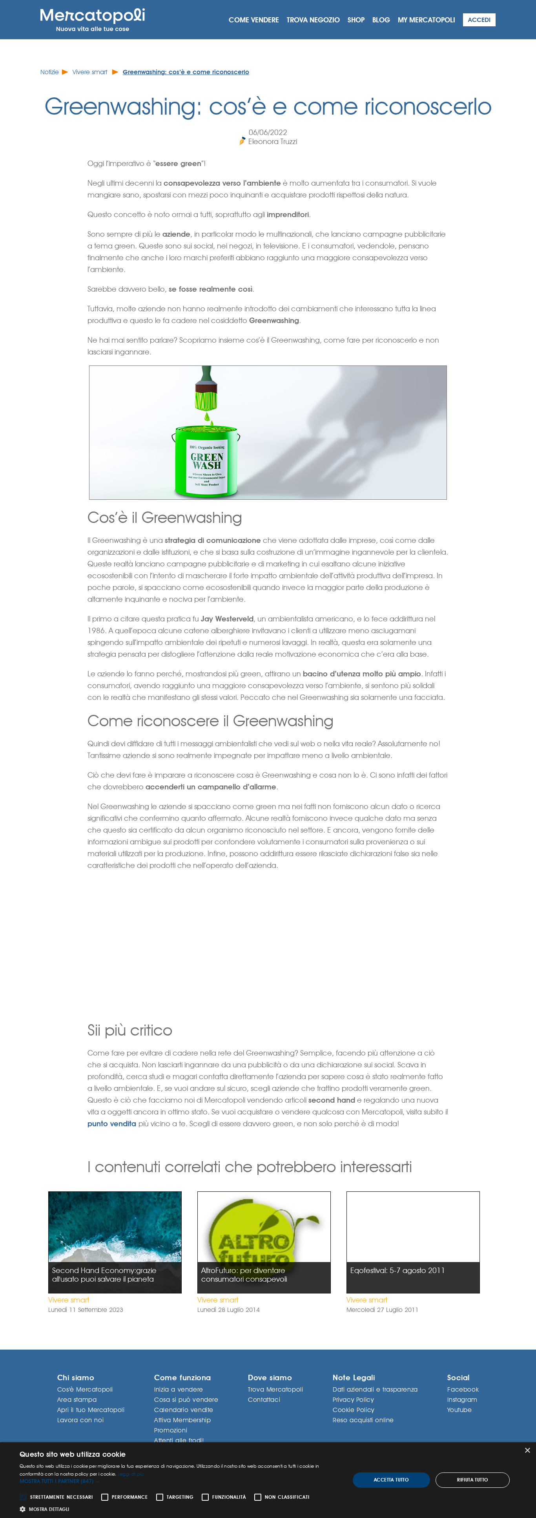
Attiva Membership (182, 1420)
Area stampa (77, 1399)
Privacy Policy (353, 1399)
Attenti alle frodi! (179, 1440)
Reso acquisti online (363, 1420)
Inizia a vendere (178, 1389)
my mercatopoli (426, 20)
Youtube (459, 1410)
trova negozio (313, 20)
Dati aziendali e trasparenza (375, 1389)
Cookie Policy (353, 1410)
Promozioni (170, 1430)
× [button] (527, 1451)
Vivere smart (91, 72)
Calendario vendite (183, 1410)
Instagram (462, 1399)
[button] (180, 1481)
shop (356, 20)
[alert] (268, 1480)
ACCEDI (479, 20)
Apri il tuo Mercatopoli (91, 1410)
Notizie (49, 72)
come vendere (254, 20)
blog (381, 20)
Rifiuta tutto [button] (472, 1480)
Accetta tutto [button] (391, 1480)
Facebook (463, 1389)
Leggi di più (131, 1474)
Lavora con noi (80, 1420)
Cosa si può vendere (186, 1399)
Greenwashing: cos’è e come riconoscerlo (186, 72)
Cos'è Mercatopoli (85, 1389)
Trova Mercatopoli (275, 1389)
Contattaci (264, 1399)
